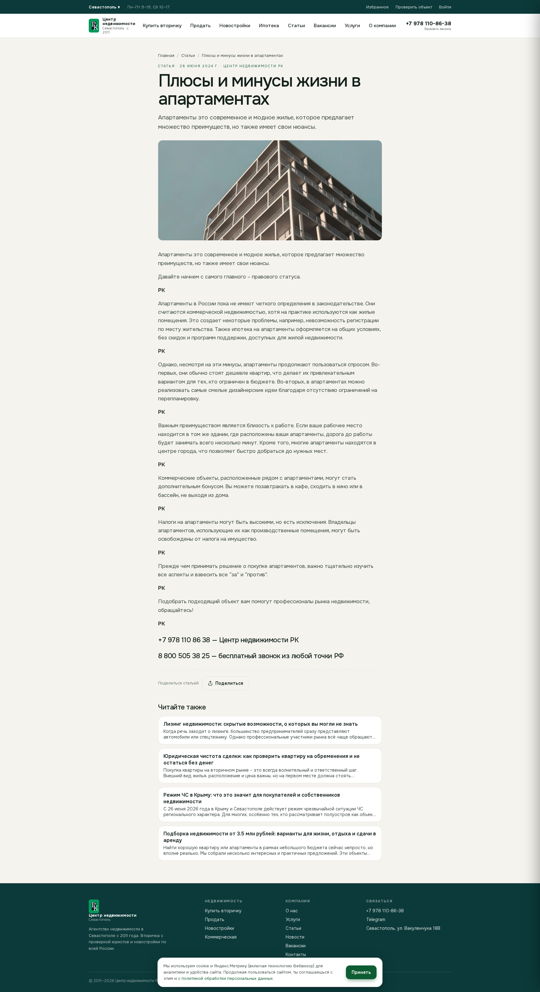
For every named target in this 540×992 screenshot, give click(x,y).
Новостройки (234, 26)
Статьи (296, 26)
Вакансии (325, 26)
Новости (295, 937)
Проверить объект (414, 7)
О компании (382, 26)
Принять (361, 972)
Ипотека (269, 26)
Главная (166, 55)
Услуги (352, 26)
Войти (445, 7)
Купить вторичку (162, 26)
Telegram (375, 919)
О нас (292, 911)
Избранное (377, 7)
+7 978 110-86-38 (385, 911)
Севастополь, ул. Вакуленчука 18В (403, 928)
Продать (200, 26)
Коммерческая (221, 937)
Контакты (296, 954)
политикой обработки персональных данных (227, 978)
